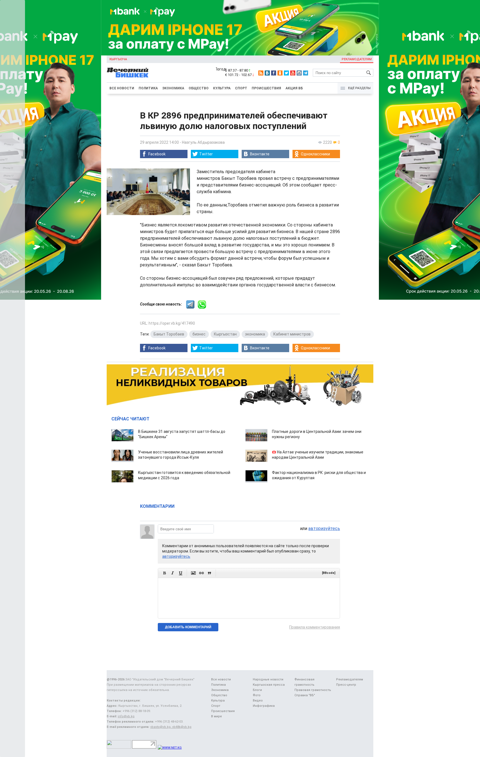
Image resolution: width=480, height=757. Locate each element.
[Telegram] (305, 72)
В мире (216, 716)
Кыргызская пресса (269, 685)
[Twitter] (286, 72)
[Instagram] (299, 72)
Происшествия (266, 88)
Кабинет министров (292, 334)
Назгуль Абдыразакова (203, 142)
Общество (199, 88)
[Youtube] (292, 72)
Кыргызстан (225, 334)
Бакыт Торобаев (169, 334)
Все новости (121, 88)
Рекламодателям (357, 59)
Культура (222, 88)
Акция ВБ (294, 88)
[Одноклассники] (280, 72)
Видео (258, 700)
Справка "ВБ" (304, 695)
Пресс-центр (346, 685)
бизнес (199, 334)
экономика (255, 334)
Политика (148, 88)
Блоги (257, 690)
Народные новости (268, 679)
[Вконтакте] (267, 72)
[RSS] (260, 72)
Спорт (241, 88)
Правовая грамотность (312, 690)
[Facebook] (273, 72)
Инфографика (264, 706)
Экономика (173, 88)
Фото (257, 695)
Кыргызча (118, 59)
